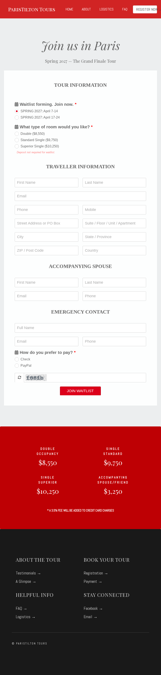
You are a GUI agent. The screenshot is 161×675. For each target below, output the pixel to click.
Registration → (96, 573)
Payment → (93, 581)
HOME (69, 9)
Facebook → (93, 608)
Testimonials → (28, 573)
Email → (90, 616)
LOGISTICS (107, 9)
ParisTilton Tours (31, 9)
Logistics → (26, 616)
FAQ (124, 9)
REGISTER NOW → (146, 9)
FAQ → (21, 608)
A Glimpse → (26, 581)
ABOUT (86, 9)
